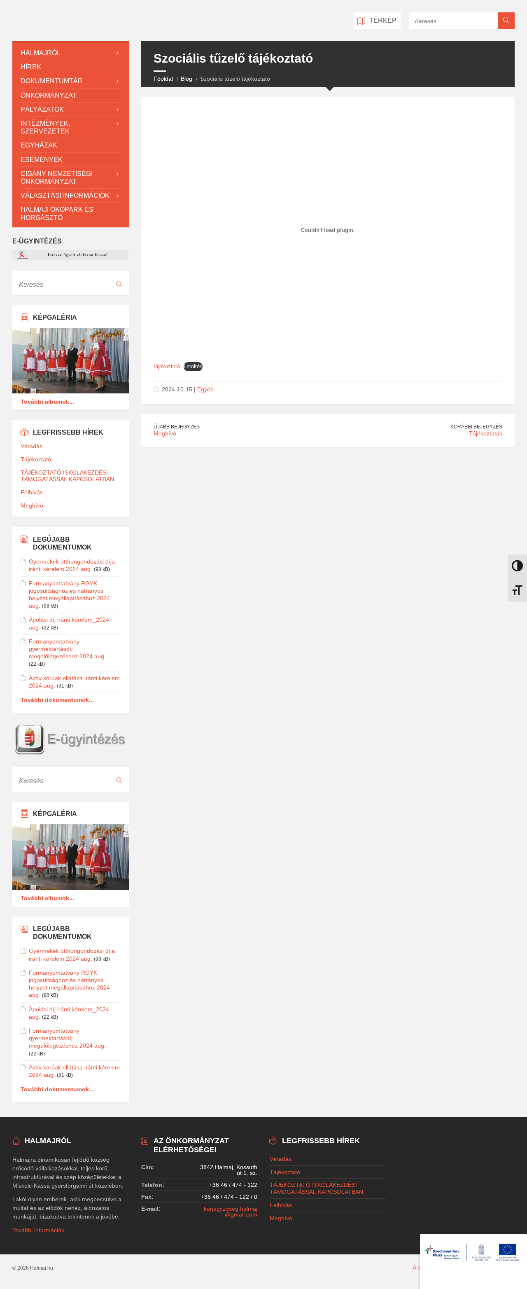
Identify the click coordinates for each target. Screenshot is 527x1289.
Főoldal (163, 78)
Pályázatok (42, 109)
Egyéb (205, 389)
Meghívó (165, 433)
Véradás (31, 446)
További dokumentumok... (57, 700)
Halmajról (41, 52)
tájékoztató (167, 366)
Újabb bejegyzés (177, 427)
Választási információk (65, 195)
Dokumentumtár (52, 80)
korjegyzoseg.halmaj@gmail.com (230, 1211)
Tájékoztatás (485, 433)
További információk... (40, 1230)
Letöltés (193, 366)
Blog (186, 78)
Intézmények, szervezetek (45, 127)
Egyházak (39, 145)
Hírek (31, 66)
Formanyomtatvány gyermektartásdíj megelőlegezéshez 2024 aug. (67, 649)
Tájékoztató (36, 459)
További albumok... (47, 401)
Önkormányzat (49, 95)
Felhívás (32, 492)
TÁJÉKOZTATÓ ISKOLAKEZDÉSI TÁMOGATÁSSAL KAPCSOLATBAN (67, 476)
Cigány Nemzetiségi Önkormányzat (57, 177)
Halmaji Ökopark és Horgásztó (57, 213)
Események (42, 159)
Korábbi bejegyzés (476, 427)
